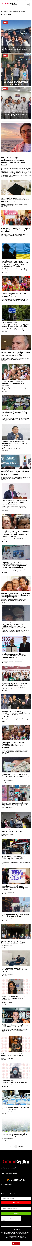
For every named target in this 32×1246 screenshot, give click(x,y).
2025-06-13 (4, 420)
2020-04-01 (5, 1113)
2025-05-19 (4, 541)
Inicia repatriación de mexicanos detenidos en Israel (16, 115)
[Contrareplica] (9, 4)
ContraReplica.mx (23, 1233)
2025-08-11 (4, 272)
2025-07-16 (3, 360)
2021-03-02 (4, 782)
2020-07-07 (4, 920)
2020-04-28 (3, 1059)
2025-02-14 (4, 662)
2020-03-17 (4, 1140)
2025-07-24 (4, 331)
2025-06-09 (5, 450)
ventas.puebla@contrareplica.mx (16, 1237)
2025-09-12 (4, 206)
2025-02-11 (4, 690)
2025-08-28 (4, 236)
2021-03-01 (4, 809)
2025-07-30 (4, 301)
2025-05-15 (4, 572)
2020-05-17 (3, 947)
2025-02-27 (4, 633)
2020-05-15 (4, 1004)
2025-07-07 (4, 391)
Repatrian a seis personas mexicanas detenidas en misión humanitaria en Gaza (16, 48)
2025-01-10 (4, 753)
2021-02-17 (3, 835)
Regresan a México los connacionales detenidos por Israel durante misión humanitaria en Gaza (16, 82)
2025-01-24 (3, 721)
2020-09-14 (5, 893)
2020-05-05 (5, 1033)
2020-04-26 (5, 1086)
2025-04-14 (3, 602)
